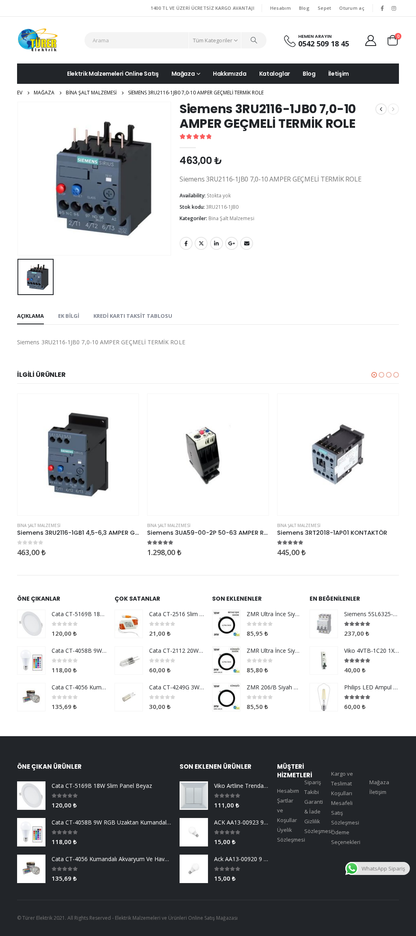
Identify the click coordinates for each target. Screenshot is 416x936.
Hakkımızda (230, 74)
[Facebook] (382, 8)
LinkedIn (216, 243)
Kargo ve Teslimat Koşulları (342, 783)
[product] (78, 454)
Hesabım (280, 8)
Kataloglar (274, 74)
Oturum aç (351, 8)
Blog (304, 8)
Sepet (324, 8)
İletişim (338, 74)
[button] (374, 375)
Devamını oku (125, 407)
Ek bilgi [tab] (68, 315)
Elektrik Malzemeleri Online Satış (112, 74)
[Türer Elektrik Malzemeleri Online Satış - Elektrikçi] (37, 40)
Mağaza (183, 74)
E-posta (246, 243)
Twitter (201, 243)
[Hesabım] (370, 40)
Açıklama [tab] (30, 315)
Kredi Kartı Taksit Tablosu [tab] (132, 315)
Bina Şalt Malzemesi (231, 218)
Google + (231, 243)
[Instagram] (393, 8)
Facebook (186, 243)
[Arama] (253, 40)
